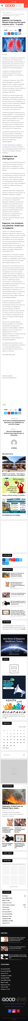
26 (20, 742)
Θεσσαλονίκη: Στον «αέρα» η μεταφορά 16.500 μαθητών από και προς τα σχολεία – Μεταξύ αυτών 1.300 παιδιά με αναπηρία (18, 613)
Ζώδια (4, 909)
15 (7, 739)
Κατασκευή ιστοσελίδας (20, 1018)
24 (14, 742)
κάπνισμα (6, 187)
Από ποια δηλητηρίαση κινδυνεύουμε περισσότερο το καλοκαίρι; (14, 433)
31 (14, 745)
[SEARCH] (24, 754)
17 (14, 739)
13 (24, 736)
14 (4, 739)
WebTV (4, 900)
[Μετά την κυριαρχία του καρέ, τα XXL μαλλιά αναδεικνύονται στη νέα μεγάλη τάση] (6, 603)
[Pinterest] (18, 1011)
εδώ (6, 717)
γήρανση (9, 141)
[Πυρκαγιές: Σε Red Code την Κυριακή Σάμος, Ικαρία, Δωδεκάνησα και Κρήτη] (6, 575)
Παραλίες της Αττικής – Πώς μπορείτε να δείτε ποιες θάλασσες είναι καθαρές (13, 474)
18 (17, 739)
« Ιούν (3, 748)
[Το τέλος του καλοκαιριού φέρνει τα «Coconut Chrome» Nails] (6, 595)
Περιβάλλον (5, 920)
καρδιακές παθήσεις (11, 297)
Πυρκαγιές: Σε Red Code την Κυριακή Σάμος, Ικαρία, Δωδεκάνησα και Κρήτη (17, 574)
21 (4, 742)
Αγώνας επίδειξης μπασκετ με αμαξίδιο (13, 495)
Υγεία (4, 404)
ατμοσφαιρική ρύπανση (12, 149)
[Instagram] (14, 1011)
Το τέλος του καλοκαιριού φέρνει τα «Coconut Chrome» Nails (18, 593)
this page (23, 629)
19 (20, 739)
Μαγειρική (5, 916)
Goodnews (5, 896)
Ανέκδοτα (5, 902)
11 (17, 736)
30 (10, 745)
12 (20, 736)
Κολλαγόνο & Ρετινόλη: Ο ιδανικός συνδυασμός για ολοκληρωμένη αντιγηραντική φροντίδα (17, 585)
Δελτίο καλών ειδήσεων (8, 905)
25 (17, 742)
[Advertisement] (14, 536)
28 (4, 745)
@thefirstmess (14, 886)
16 (10, 739)
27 (24, 742)
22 (7, 742)
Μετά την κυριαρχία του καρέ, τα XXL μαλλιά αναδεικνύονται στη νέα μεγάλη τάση (18, 602)
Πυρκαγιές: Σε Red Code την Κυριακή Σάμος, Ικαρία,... (12, 807)
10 (14, 736)
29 (7, 745)
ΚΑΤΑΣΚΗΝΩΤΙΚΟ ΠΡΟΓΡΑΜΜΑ (11, 515)
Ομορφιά (4, 918)
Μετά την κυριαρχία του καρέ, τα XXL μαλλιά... (7, 845)
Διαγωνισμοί (5, 907)
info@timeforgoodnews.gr (16, 1006)
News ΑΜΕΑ (5, 898)
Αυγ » (7, 748)
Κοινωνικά (5, 914)
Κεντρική (4, 911)
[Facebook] (10, 1011)
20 (24, 739)
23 (10, 742)
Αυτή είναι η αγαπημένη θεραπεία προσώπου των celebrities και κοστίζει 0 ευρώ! (14, 422)
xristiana (5, 26)
